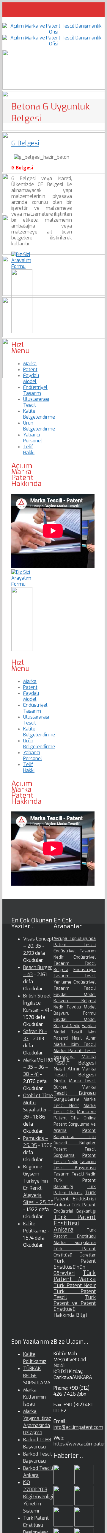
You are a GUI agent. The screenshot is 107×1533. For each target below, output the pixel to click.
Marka (30, 363)
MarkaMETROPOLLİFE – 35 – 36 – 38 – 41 (46, 1067)
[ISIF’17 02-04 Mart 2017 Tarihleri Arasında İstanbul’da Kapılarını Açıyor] (84, 1525)
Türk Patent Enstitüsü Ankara (75, 1223)
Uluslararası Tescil (36, 402)
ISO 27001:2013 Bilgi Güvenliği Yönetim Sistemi (38, 1496)
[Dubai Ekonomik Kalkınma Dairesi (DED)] (84, 1483)
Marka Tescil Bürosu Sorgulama (75, 1093)
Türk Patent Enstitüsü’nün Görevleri (75, 1267)
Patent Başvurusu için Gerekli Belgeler (75, 1137)
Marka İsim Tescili (75, 1044)
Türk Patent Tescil (75, 1294)
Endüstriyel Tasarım (35, 390)
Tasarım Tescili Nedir (75, 1174)
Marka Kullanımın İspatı (34, 1397)
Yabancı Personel (32, 438)
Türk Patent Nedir (75, 1285)
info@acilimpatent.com (78, 1427)
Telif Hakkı (28, 450)
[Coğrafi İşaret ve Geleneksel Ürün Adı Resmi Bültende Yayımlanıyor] (64, 1525)
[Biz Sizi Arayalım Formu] (21, 266)
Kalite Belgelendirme (39, 414)
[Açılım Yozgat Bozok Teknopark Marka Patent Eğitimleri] (64, 1483)
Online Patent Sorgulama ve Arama (75, 1124)
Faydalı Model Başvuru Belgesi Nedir (75, 1001)
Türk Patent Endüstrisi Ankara (75, 1198)
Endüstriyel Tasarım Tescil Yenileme (75, 976)
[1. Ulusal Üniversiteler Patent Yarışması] (64, 1504)
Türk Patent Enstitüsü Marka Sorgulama (75, 1236)
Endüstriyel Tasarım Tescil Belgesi (75, 963)
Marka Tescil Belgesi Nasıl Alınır (75, 1062)
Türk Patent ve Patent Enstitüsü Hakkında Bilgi (75, 1306)
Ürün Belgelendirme (39, 426)
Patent (30, 369)
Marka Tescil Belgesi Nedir (75, 1074)
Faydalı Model (31, 378)
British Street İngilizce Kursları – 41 (37, 1003)
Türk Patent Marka (75, 1276)
